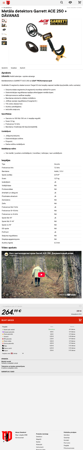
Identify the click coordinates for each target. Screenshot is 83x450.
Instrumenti (39, 447)
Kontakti (66, 440)
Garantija (66, 438)
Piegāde (66, 445)
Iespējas (14, 68)
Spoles (38, 442)
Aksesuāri (39, 444)
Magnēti (38, 439)
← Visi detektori (7, 8)
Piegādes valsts (6, 353)
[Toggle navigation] (4, 2)
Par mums (67, 443)
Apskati (22, 68)
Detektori (39, 437)
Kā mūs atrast (19, 438)
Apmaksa (66, 435)
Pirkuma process (69, 448)
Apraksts (5, 68)
